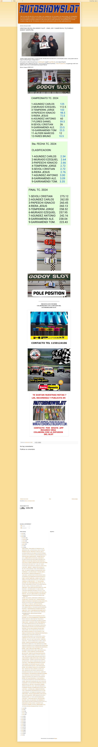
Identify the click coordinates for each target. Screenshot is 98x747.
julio (23, 545)
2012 (22, 733)
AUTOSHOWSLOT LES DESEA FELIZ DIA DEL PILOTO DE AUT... (34, 576)
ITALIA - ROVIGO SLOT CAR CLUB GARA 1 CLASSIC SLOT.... (33, 668)
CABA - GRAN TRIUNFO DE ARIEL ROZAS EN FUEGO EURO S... (34, 656)
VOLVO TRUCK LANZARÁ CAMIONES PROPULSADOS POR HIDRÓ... (35, 562)
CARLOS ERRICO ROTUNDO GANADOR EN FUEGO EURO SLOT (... (34, 701)
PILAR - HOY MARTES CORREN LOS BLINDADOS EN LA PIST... (34, 570)
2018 (22, 724)
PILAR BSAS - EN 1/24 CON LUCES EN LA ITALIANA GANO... (33, 628)
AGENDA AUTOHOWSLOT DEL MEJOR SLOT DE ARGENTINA (33, 676)
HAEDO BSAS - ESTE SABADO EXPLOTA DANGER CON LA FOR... (34, 587)
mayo (23, 708)
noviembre (24, 539)
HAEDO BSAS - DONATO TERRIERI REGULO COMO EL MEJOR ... (34, 640)
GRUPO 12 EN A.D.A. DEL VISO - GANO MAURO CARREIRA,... (33, 684)
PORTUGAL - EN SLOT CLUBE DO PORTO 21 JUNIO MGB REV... (34, 593)
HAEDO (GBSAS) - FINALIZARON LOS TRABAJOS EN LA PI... (33, 548)
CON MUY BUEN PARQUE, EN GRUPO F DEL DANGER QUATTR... (34, 584)
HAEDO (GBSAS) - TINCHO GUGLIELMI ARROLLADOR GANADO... (34, 693)
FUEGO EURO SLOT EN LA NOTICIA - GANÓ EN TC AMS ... (33, 703)
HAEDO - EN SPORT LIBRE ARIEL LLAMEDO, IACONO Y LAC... (33, 578)
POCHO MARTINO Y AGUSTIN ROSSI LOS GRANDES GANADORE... (34, 673)
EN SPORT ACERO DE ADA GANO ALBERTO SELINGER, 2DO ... (34, 559)
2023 (22, 716)
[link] (41, 61)
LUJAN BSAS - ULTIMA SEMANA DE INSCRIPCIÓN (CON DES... (33, 662)
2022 (22, 717)
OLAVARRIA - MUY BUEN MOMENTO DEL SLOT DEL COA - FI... (33, 582)
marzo (23, 711)
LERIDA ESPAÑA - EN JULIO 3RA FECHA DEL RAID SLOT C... (33, 629)
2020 (22, 721)
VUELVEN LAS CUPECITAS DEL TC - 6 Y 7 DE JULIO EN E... (33, 581)
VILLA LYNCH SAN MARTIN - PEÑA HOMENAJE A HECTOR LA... (34, 695)
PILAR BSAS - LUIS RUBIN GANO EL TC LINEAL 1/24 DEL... (33, 589)
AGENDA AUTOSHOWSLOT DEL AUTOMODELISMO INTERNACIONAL (35, 645)
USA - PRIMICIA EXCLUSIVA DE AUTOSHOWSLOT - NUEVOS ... (33, 675)
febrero (23, 712)
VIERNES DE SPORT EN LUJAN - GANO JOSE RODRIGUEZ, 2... (34, 685)
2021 (22, 719)
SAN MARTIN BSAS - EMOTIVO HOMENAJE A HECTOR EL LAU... (34, 661)
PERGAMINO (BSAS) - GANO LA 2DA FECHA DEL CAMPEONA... (34, 611)
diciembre (24, 537)
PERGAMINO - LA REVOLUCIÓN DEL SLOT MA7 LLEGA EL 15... (34, 654)
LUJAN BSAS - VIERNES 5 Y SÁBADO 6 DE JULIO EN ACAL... (33, 567)
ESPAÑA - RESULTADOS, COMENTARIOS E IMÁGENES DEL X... (34, 597)
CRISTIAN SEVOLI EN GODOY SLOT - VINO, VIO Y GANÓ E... (33, 564)
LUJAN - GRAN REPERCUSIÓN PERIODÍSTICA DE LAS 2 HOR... (34, 690)
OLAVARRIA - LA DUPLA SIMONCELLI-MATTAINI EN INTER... (33, 651)
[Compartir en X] (38, 442)
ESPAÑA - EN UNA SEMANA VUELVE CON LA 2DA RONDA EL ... (34, 667)
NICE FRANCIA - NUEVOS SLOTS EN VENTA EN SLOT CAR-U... (34, 615)
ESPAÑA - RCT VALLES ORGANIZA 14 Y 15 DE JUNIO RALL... (33, 678)
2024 (22, 536)
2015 (22, 728)
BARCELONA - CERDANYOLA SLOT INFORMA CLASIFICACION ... (34, 625)
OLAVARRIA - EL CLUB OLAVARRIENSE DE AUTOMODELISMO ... (34, 617)
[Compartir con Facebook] (39, 442)
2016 (22, 727)
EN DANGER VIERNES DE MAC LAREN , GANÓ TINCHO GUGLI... (34, 650)
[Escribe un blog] (36, 442)
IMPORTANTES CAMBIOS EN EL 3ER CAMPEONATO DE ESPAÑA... (34, 643)
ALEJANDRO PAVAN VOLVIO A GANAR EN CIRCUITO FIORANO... (34, 553)
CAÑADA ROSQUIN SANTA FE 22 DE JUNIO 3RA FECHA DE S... (34, 626)
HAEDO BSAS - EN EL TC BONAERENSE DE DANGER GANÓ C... (34, 610)
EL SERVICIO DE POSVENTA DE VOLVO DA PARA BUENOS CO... (34, 679)
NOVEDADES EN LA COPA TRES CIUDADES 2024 (31, 634)
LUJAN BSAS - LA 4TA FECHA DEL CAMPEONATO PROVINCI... (33, 689)
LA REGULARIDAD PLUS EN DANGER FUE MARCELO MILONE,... (34, 620)
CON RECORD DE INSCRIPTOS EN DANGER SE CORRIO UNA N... (34, 565)
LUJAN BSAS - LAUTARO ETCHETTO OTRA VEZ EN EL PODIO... (34, 575)
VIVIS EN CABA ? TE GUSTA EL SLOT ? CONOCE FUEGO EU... (33, 599)
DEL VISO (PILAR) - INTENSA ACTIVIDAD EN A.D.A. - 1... (32, 573)
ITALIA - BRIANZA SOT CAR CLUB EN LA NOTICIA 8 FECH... (33, 670)
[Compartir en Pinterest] (40, 442)
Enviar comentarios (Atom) (30, 500)
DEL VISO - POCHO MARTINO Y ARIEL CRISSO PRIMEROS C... (33, 568)
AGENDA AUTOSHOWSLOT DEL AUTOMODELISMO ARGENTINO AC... (35, 633)
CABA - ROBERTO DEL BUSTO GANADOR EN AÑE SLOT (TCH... (34, 605)
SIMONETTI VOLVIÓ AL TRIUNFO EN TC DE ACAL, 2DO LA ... (33, 551)
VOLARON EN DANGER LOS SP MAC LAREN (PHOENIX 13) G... (34, 704)
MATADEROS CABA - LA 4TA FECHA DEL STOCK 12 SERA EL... (33, 550)
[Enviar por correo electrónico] (35, 442)
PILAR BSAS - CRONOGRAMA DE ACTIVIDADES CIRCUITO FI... (34, 608)
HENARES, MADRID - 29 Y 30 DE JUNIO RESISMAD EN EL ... (33, 696)
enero (23, 714)
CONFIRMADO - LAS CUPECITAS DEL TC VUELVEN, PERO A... (33, 571)
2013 (22, 731)
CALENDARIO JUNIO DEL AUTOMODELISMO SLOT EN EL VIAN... (34, 687)
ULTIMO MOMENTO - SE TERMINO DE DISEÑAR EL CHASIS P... (34, 692)
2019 (22, 722)
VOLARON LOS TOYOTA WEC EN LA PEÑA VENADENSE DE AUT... (34, 554)
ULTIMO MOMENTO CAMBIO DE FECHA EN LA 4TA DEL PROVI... (34, 657)
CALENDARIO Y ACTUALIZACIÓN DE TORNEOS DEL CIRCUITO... (34, 682)
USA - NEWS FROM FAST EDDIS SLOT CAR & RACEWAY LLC (33, 623)
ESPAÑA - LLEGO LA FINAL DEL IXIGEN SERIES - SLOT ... (32, 648)
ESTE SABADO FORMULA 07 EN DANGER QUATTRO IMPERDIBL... (34, 607)
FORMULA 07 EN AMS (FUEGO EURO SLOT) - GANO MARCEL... (34, 579)
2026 (22, 533)
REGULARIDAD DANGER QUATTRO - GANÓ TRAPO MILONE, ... (34, 665)
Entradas (23, 525)
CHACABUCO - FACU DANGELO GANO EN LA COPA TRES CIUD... (34, 592)
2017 (22, 725)
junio (23, 547)
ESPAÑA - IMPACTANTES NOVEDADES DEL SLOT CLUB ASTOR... (34, 681)
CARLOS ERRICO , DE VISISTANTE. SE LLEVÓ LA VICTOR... (33, 664)
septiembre (24, 542)
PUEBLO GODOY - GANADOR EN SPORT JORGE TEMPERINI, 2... (34, 622)
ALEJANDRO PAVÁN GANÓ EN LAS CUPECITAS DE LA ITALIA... (34, 636)
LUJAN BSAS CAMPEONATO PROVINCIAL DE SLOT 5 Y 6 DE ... (34, 590)
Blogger (55, 738)
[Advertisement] (49, 488)
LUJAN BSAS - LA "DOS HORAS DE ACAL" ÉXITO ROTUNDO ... (33, 698)
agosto (23, 544)
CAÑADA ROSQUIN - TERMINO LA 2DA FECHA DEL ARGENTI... (33, 659)
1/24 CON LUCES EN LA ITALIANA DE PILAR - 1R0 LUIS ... (32, 706)
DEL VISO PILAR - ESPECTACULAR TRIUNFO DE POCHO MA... (34, 653)
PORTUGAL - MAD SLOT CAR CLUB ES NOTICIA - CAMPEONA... (34, 639)
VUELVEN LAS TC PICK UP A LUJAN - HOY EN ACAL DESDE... (33, 637)
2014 (22, 730)
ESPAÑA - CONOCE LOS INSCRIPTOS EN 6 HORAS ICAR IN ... (33, 642)
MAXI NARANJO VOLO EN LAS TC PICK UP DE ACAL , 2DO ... (33, 631)
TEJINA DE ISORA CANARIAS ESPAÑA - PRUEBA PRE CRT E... (33, 556)
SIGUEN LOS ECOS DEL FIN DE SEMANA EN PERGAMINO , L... (34, 602)
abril (23, 709)
